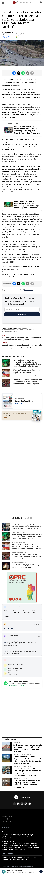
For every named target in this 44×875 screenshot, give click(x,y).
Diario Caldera (24, 834)
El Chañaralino (15, 834)
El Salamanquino (13, 849)
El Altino (24, 836)
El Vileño (22, 849)
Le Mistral (29, 857)
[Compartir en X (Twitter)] (18, 73)
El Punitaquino (16, 847)
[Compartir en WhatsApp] (23, 73)
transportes (7, 332)
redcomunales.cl (7, 816)
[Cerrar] (41, 871)
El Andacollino (14, 845)
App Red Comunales (21, 859)
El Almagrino (5, 834)
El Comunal (5, 843)
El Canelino (36, 847)
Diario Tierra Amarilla (14, 836)
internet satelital (9, 330)
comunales (23, 328)
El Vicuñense (33, 843)
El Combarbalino (27, 847)
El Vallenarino (32, 836)
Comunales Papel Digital (9, 857)
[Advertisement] (22, 444)
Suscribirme (22, 314)
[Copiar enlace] (32, 73)
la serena (21, 330)
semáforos (30, 330)
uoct (15, 332)
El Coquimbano (23, 843)
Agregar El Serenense (9, 37)
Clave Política (21, 857)
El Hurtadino (23, 845)
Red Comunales (8, 32)
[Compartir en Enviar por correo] (27, 73)
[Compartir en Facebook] (14, 73)
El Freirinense (13, 838)
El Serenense (13, 843)
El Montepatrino (33, 845)
